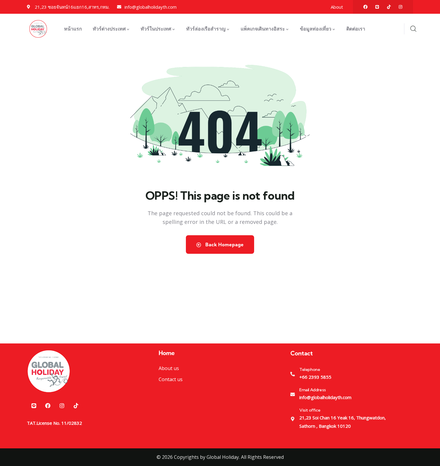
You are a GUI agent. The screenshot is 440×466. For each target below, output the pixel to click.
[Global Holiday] (48, 371)
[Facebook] (365, 7)
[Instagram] (400, 7)
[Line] (377, 7)
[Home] (38, 29)
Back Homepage (224, 244)
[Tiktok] (389, 7)
